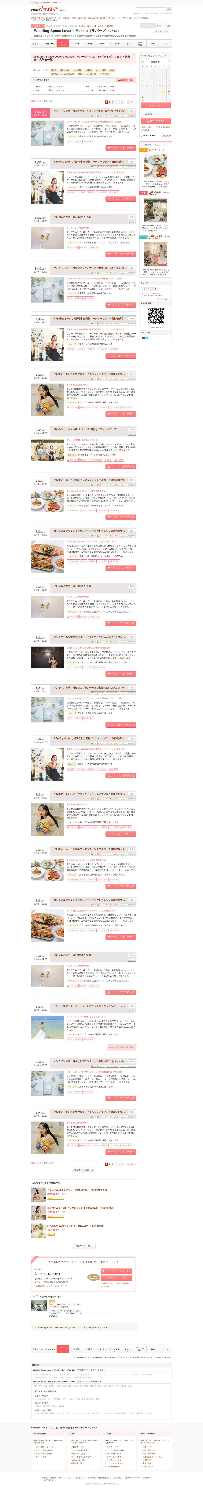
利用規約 (53, 1478)
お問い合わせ (108, 1283)
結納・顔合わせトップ (44, 1447)
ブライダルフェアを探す (81, 1457)
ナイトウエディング (83, 1413)
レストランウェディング (84, 1399)
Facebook (143, 338)
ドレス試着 (77, 70)
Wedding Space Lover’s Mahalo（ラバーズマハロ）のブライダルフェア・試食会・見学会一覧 (124, 1357)
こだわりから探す (114, 1457)
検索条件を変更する (83, 1170)
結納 (144, 1450)
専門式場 (57, 1399)
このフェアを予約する (122, 148)
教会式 (46, 1406)
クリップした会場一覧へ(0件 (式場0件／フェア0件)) (153, 294)
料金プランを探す (78, 1454)
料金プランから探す (151, 13)
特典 (153, 44)
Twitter (146, 338)
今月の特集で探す (78, 1460)
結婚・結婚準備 (149, 1454)
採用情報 (93, 1478)
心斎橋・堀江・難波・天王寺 (91, 26)
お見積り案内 (105, 74)
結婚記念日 (147, 1460)
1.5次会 (61, 1413)
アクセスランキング (115, 1463)
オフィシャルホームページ (58, 1286)
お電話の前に (40, 1286)
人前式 (54, 1406)
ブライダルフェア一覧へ (118, 1271)
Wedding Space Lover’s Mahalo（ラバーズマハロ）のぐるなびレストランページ (73, 1327)
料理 (77, 43)
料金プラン (50, 44)
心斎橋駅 (108, 26)
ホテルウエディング (43, 1399)
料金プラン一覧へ (84, 1246)
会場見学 (88, 70)
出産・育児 (147, 1463)
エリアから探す (167, 13)
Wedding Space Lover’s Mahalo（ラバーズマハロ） (77, 31)
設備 (90, 43)
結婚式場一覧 (76, 1463)
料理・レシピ (148, 1467)
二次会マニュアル (114, 1460)
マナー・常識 (41, 1457)
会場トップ (37, 44)
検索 (169, 9)
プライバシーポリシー (65, 1478)
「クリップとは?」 (162, 299)
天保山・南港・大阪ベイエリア (108, 1386)
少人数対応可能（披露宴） (46, 1413)
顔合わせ (151, 1450)
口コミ (165, 44)
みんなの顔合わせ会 (44, 1454)
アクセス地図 (140, 43)
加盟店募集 (117, 1478)
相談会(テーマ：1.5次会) (87, 74)
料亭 (97, 1399)
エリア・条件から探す (44, 1450)
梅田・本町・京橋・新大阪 (44, 1386)
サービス (103, 43)
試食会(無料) (65, 70)
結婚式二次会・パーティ (152, 1457)
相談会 (112, 70)
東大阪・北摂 (127, 1386)
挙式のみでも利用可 (119, 1413)
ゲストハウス (68, 1399)
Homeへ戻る (137, 13)
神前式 (38, 1406)
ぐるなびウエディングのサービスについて (137, 1478)
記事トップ (147, 1447)
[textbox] (150, 9)
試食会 (53, 70)
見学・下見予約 (118, 1278)
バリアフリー (150, 1413)
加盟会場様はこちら (104, 1478)
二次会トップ (112, 1447)
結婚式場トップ (77, 1447)
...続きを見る (124, 132)
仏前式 (61, 1406)
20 (128, 102)
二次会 (168, 26)
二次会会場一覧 (113, 1467)
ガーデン (70, 1413)
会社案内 (45, 1478)
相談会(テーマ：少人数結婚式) (62, 74)
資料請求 (106, 1286)
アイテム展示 (101, 70)
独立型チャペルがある (101, 1413)
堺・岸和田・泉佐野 (87, 1386)
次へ (133, 102)
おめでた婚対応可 (136, 1413)
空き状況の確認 (123, 1283)
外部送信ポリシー (81, 1478)
